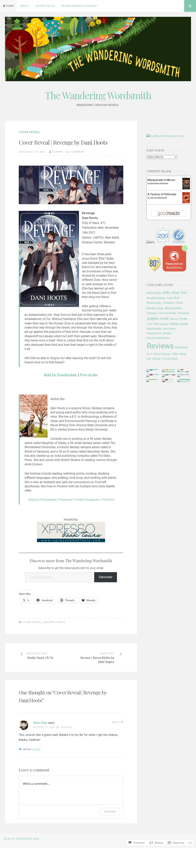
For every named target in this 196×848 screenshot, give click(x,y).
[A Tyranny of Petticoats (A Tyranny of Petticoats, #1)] (186, 202)
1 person (36, 749)
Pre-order (89, 375)
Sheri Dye (40, 723)
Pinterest (108, 499)
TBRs (175, 354)
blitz (167, 292)
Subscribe (105, 577)
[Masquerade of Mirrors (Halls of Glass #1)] (186, 188)
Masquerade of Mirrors (161, 179)
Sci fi (150, 354)
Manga (163, 324)
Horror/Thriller (179, 319)
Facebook (65, 499)
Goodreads (49, 499)
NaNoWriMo (154, 328)
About (24, 5)
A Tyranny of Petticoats (162, 194)
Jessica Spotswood (158, 198)
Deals (160, 308)
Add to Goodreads (60, 375)
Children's (168, 302)
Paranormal (154, 333)
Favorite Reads (167, 313)
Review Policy (45, 5)
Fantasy (152, 313)
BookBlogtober (156, 298)
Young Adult (169, 358)
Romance (181, 347)
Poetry (167, 333)
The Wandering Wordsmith (98, 95)
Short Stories (162, 354)
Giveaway (183, 313)
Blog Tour (179, 293)
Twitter (79, 499)
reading (49, 622)
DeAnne (57, 151)
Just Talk (152, 324)
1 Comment (77, 151)
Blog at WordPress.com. (22, 838)
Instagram (93, 499)
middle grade (178, 324)
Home (10, 5)
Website (33, 499)
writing (156, 358)
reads (61, 622)
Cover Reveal (29, 132)
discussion (173, 308)
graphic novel (157, 318)
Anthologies (154, 292)
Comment (110, 811)
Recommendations (158, 337)
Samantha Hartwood (159, 183)
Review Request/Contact (79, 5)
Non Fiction (169, 328)
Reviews (160, 346)
